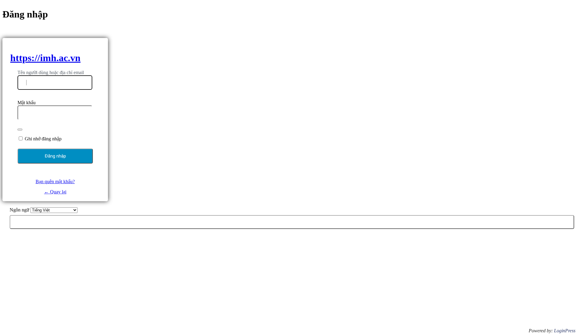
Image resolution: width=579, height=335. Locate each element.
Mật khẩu (26, 102)
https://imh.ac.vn (45, 57)
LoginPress (564, 330)
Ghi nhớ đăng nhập (43, 138)
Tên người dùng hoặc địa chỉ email (50, 72)
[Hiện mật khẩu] (19, 129)
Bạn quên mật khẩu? (55, 181)
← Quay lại (55, 191)
